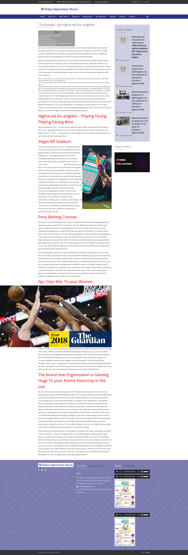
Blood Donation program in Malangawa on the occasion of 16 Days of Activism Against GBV (140, 101)
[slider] (146, 471)
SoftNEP (148, 552)
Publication (88, 17)
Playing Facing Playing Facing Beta (49, 35)
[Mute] (142, 472)
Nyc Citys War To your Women (48, 41)
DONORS (113, 17)
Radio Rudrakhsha (102, 2)
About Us (52, 17)
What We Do (63, 17)
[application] (132, 472)
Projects (76, 17)
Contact (132, 17)
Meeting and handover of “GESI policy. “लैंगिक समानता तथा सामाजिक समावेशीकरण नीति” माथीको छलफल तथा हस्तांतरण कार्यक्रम (140, 47)
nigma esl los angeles (55, 164)
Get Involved (101, 17)
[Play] (117, 472)
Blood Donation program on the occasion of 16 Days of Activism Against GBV (140, 125)
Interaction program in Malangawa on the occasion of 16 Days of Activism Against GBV (139, 74)
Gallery (123, 17)
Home (42, 17)
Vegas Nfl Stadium (44, 37)
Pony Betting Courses (45, 39)
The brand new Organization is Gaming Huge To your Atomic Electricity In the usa (55, 44)
